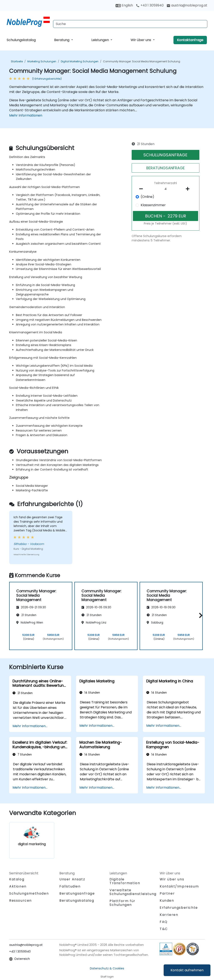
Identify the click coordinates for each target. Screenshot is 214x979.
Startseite (17, 61)
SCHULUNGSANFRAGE (165, 155)
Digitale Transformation (125, 881)
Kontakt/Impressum (179, 886)
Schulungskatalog (21, 40)
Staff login (107, 976)
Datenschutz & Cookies (107, 968)
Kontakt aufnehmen (187, 970)
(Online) (147, 196)
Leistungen (100, 40)
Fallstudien (70, 886)
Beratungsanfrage (77, 893)
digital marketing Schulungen (79, 61)
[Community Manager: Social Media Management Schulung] (28, 22)
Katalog (16, 879)
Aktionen (18, 886)
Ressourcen (20, 900)
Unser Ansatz (72, 879)
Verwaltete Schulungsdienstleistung (133, 892)
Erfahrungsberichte (179, 907)
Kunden (167, 900)
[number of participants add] (189, 189)
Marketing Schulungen (41, 61)
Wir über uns (141, 40)
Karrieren (169, 914)
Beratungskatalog (76, 900)
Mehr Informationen (25, 115)
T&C (164, 928)
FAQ (164, 921)
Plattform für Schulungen (122, 903)
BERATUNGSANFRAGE (165, 168)
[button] (199, 615)
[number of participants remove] (142, 189)
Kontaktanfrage (190, 40)
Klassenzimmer (153, 205)
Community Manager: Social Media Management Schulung (141, 61)
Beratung (62, 40)
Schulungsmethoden (29, 893)
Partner (167, 893)
